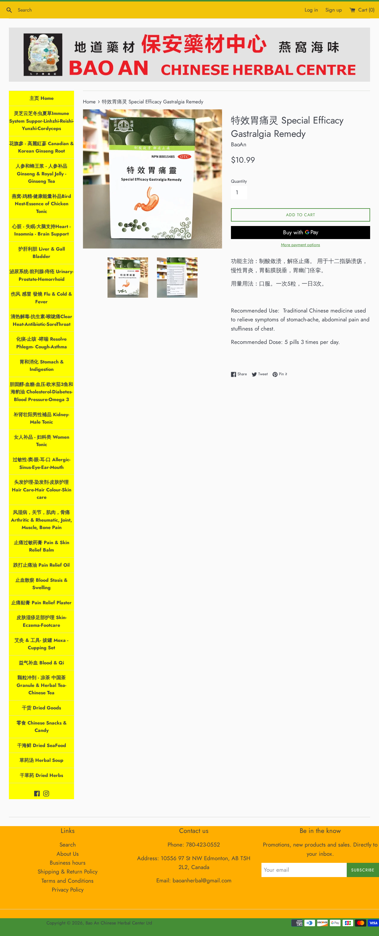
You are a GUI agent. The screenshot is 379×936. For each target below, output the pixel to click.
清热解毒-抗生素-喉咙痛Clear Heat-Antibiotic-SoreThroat (41, 320)
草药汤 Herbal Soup (41, 760)
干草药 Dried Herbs (41, 775)
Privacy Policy (67, 890)
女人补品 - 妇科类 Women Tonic (41, 441)
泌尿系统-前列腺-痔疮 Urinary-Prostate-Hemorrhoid (41, 275)
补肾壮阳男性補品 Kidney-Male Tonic (41, 418)
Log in (311, 9)
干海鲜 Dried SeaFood (41, 745)
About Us (68, 854)
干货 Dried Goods (41, 707)
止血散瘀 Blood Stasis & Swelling (41, 584)
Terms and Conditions (67, 881)
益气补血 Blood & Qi (41, 662)
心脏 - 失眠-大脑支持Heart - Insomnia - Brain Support (41, 230)
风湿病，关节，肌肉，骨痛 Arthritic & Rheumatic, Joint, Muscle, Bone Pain (41, 520)
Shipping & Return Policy (67, 872)
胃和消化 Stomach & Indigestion (42, 365)
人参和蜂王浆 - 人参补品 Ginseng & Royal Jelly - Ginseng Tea (41, 174)
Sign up (333, 9)
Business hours (68, 863)
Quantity (239, 181)
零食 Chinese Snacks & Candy (42, 726)
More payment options (300, 245)
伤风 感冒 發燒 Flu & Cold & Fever (41, 298)
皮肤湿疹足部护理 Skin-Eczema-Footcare (42, 621)
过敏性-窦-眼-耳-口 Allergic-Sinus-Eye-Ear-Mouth (41, 463)
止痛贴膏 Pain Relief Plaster (41, 602)
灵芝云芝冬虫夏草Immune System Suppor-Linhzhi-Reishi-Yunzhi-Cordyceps (41, 121)
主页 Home (42, 98)
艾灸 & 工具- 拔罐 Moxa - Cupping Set (41, 644)
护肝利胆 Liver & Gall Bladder (41, 253)
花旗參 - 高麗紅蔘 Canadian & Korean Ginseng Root (41, 147)
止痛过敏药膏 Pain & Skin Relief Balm (41, 546)
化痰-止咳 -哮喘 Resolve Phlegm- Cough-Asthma (41, 343)
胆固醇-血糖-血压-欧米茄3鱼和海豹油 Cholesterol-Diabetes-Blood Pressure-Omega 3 (41, 392)
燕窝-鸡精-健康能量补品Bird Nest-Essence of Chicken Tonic (41, 204)
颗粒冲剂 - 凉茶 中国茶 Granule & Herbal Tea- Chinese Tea (41, 685)
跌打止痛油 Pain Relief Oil (41, 565)
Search (68, 845)
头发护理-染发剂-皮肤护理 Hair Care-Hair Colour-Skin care (41, 490)
